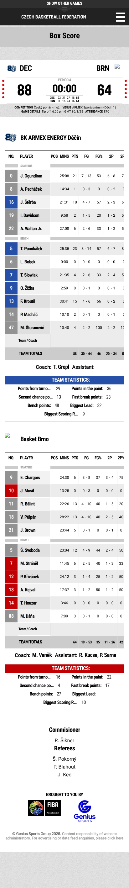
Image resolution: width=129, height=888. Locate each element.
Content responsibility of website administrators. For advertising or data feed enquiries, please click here (64, 836)
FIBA (44, 811)
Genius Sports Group (84, 811)
